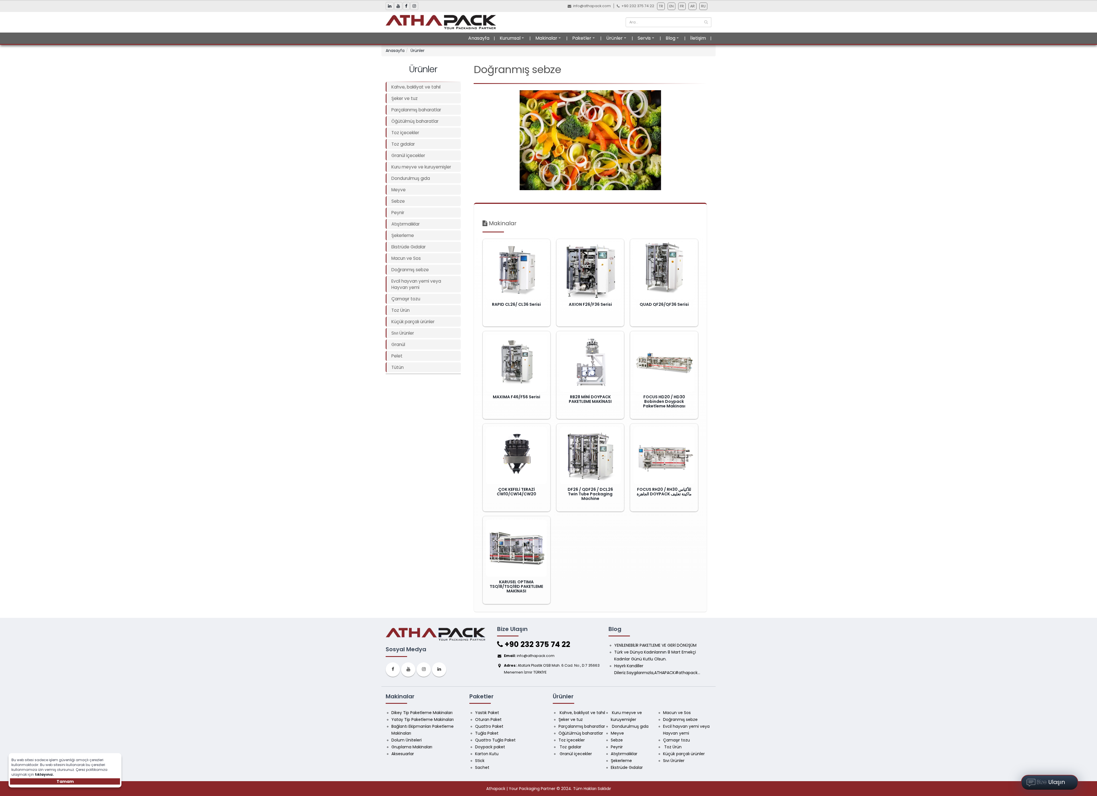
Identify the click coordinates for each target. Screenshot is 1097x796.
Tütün (397, 367)
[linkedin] (439, 669)
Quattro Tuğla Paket (495, 740)
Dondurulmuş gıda (410, 178)
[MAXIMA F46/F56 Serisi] (516, 363)
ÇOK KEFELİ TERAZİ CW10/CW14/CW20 (516, 491)
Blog (670, 38)
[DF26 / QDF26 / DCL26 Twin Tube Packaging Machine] (590, 455)
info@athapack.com (592, 5)
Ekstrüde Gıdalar (408, 247)
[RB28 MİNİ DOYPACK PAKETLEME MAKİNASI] (590, 363)
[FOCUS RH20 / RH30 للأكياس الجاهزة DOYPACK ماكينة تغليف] (664, 455)
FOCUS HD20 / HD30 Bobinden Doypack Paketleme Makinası (664, 401)
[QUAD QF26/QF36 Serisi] (664, 270)
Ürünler (614, 38)
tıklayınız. (44, 774)
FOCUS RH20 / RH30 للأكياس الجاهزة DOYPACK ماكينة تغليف (664, 491)
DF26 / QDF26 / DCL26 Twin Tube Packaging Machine (590, 494)
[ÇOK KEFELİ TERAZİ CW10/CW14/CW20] (516, 455)
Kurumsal (510, 38)
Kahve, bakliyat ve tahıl (416, 87)
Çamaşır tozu (405, 299)
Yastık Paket (487, 712)
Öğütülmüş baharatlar (415, 121)
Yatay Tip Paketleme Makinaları (422, 719)
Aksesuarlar (402, 754)
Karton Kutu (487, 754)
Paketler (581, 38)
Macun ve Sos (406, 258)
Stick (480, 760)
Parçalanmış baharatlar (416, 110)
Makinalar (546, 38)
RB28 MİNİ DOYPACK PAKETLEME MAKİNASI (590, 399)
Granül (398, 344)
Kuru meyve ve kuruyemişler (421, 167)
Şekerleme (402, 235)
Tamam (65, 781)
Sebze (398, 201)
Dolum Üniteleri (406, 740)
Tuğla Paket (487, 733)
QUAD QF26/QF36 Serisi (664, 304)
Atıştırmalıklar (405, 224)
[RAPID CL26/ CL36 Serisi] (516, 270)
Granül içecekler (408, 155)
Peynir (397, 213)
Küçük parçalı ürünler (413, 322)
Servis (644, 38)
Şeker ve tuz (404, 98)
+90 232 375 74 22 (536, 644)
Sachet (482, 767)
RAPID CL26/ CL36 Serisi (516, 304)
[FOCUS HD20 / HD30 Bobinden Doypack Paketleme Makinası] (664, 363)
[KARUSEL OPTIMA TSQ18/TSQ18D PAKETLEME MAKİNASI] (516, 548)
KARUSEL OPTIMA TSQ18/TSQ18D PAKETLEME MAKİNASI (516, 586)
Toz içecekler (405, 133)
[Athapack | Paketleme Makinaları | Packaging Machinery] (442, 22)
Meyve (398, 190)
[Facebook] (393, 669)
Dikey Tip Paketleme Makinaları (422, 712)
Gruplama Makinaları (411, 747)
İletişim (698, 38)
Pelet (397, 356)
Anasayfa (478, 38)
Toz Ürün (400, 310)
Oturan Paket (488, 719)
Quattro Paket (489, 726)
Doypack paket (490, 747)
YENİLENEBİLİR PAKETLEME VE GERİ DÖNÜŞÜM (655, 645)
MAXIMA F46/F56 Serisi (516, 397)
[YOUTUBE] (408, 669)
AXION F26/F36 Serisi (590, 304)
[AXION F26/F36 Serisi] (590, 270)
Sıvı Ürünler (402, 333)
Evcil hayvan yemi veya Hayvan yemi (416, 284)
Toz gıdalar (403, 144)
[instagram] (424, 669)
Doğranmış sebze (410, 270)
